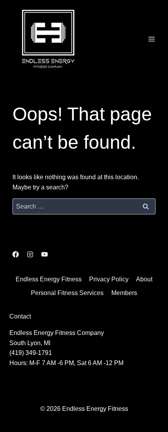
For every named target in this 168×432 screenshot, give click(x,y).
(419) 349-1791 (30, 352)
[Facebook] (15, 254)
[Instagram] (30, 254)
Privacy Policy (109, 279)
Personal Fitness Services (67, 293)
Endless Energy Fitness (49, 279)
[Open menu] (151, 39)
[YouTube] (44, 254)
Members (124, 293)
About (144, 279)
